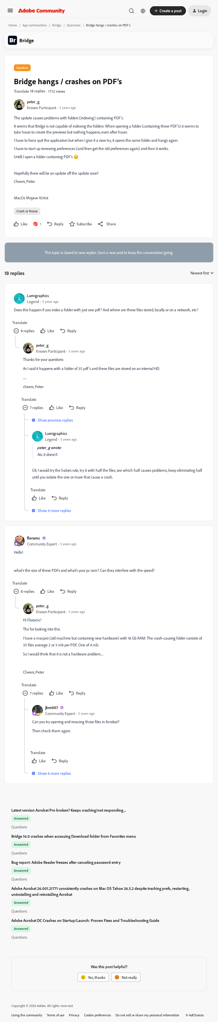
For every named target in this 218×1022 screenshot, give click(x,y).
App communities (34, 25)
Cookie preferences (97, 1015)
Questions (74, 25)
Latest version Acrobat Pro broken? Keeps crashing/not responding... (68, 810)
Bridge (56, 25)
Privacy (74, 1015)
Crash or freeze (27, 211)
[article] (108, 314)
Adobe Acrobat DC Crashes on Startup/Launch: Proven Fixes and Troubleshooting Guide (85, 920)
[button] (10, 12)
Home (13, 25)
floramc (33, 538)
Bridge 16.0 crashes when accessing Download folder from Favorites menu (73, 836)
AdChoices (196, 1015)
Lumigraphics (38, 295)
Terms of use (55, 1015)
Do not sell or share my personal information (147, 1015)
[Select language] (143, 10)
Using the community (26, 1015)
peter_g (33, 101)
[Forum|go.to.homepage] (41, 10)
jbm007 (51, 707)
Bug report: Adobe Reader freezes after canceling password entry (66, 862)
